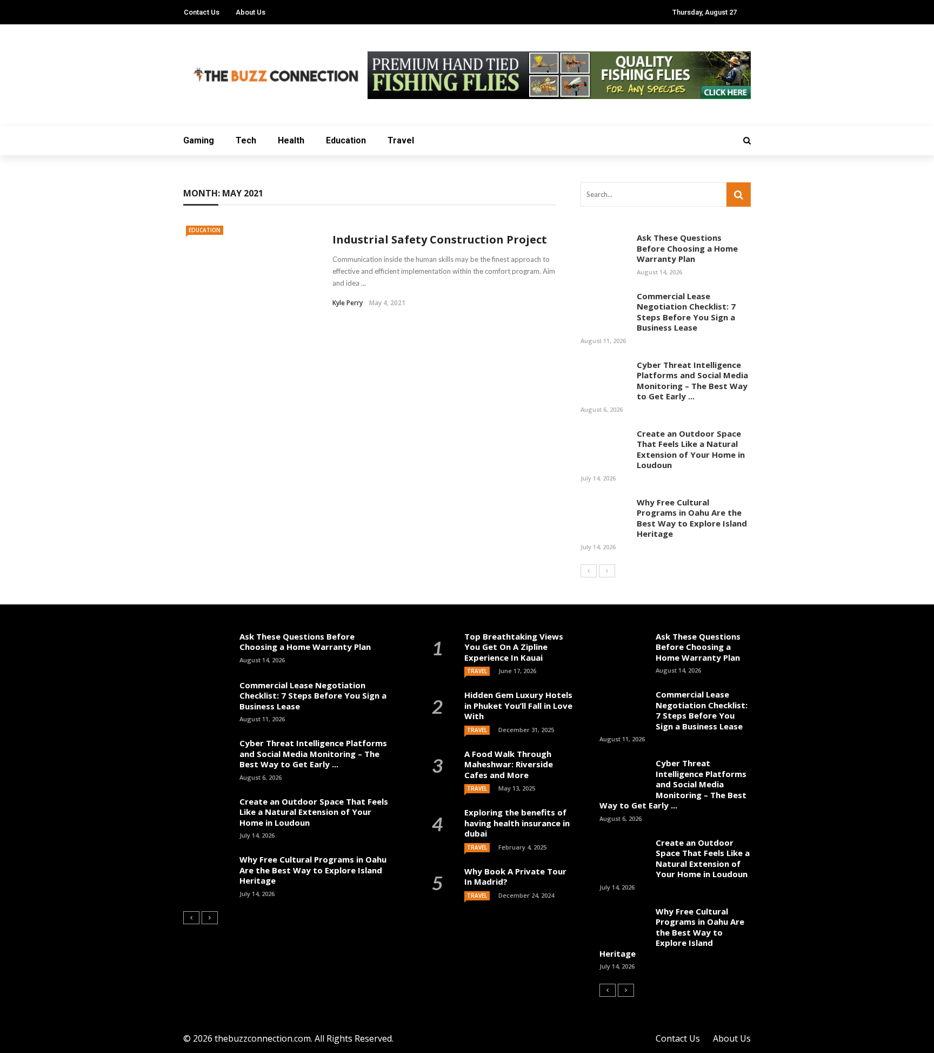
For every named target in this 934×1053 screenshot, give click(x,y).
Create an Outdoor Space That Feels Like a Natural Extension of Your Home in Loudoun (691, 449)
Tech (246, 140)
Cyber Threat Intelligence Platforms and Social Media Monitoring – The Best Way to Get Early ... (692, 380)
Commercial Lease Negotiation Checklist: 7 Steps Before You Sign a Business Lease (686, 312)
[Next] (607, 570)
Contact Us (201, 12)
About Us (250, 12)
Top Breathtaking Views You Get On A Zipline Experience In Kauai (513, 647)
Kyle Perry (347, 302)
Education (346, 140)
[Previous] (589, 570)
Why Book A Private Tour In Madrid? (515, 876)
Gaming (198, 140)
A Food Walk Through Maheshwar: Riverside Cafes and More (508, 764)
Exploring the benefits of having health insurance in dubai (517, 823)
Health (291, 140)
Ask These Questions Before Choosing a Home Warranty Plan (687, 248)
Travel (401, 140)
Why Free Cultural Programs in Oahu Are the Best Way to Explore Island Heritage (692, 518)
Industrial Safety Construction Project (439, 239)
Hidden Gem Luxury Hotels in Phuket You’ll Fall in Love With (518, 705)
